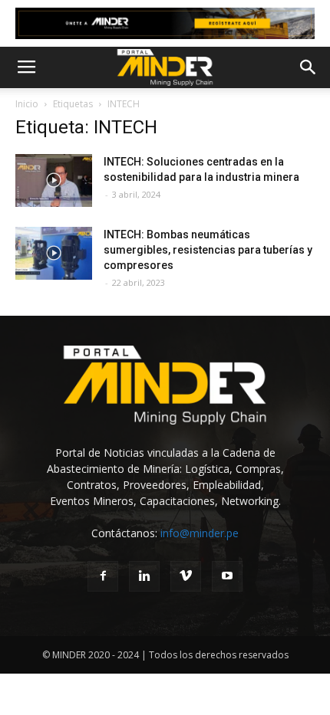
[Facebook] (102, 576)
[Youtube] (227, 576)
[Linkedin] (144, 576)
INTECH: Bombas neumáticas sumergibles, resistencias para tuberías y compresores (208, 249)
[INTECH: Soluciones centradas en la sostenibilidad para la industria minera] (53, 180)
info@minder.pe (199, 533)
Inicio (26, 103)
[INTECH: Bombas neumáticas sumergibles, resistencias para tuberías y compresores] (53, 253)
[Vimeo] (185, 576)
